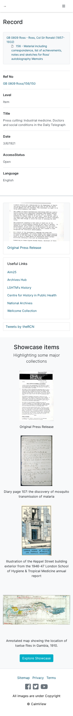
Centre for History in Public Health (32, 295)
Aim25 (11, 272)
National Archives (19, 303)
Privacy (38, 678)
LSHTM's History (19, 288)
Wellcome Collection (22, 311)
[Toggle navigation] (64, 6)
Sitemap (23, 678)
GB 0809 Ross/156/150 (19, 83)
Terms (51, 678)
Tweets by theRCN (20, 327)
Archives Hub (17, 280)
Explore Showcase (36, 658)
